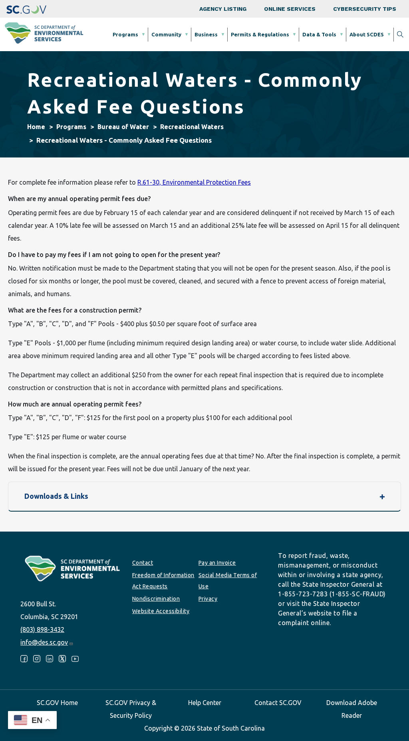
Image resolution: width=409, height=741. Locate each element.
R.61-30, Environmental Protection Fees (194, 182)
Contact (142, 563)
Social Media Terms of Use (228, 581)
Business (206, 34)
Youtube (75, 658)
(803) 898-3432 (42, 629)
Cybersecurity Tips (364, 9)
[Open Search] (400, 34)
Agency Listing (222, 9)
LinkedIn (49, 658)
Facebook (24, 658)
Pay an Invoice (217, 563)
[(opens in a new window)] (26, 8)
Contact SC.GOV (278, 702)
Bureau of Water (123, 126)
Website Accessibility (161, 611)
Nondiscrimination (156, 599)
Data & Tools (319, 34)
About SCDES (366, 34)
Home (36, 126)
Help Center (204, 702)
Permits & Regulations (260, 34)
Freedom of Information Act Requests (163, 581)
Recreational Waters (192, 126)
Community (166, 34)
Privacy (208, 599)
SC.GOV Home (57, 702)
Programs (125, 34)
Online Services (290, 9)
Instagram (36, 658)
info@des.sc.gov (44, 642)
